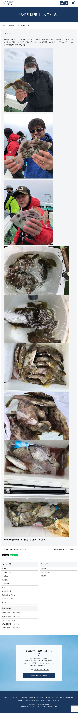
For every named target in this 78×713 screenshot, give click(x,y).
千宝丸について (7, 572)
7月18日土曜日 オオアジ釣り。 (12, 613)
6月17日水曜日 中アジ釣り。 (11, 628)
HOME (3, 25)
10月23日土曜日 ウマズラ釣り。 (64, 549)
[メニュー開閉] (73, 3)
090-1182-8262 (41, 669)
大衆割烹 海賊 (6, 591)
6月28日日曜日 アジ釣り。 (11, 624)
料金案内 (5, 576)
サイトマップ (6, 602)
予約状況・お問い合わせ (10, 595)
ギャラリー (5, 587)
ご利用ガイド (6, 583)
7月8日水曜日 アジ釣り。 (10, 620)
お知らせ (43, 568)
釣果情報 (11, 25)
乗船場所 (5, 580)
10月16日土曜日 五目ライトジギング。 (15, 549)
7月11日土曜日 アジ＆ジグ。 (11, 616)
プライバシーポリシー (9, 599)
